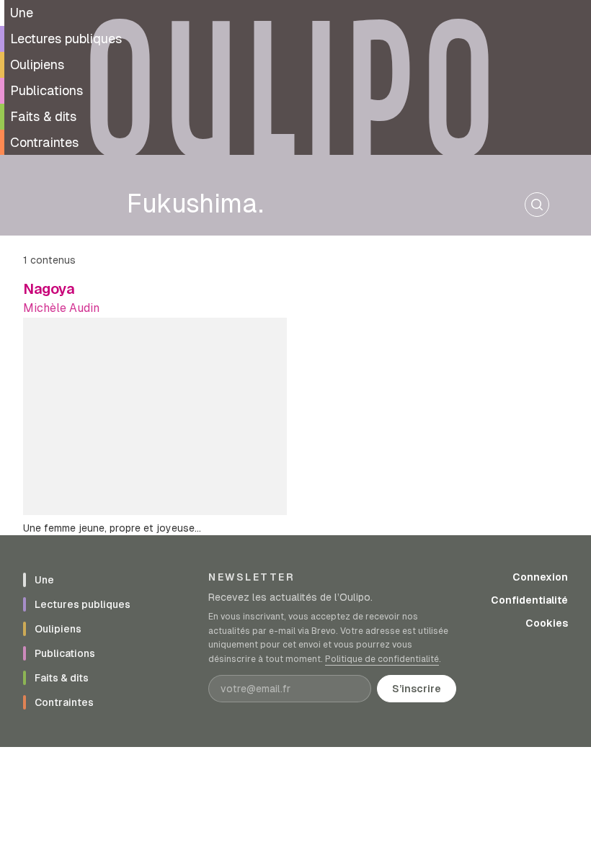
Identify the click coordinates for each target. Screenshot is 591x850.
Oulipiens (37, 64)
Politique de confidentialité (382, 659)
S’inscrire (416, 688)
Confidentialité (529, 600)
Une (21, 12)
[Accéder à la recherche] (537, 204)
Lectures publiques (66, 38)
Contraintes (44, 142)
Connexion (540, 577)
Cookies (546, 623)
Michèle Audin (61, 308)
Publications (46, 90)
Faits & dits (43, 116)
